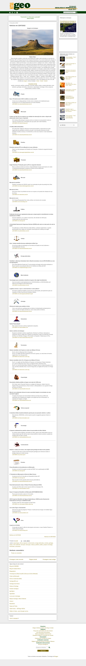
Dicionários (47, 632)
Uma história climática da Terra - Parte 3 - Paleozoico (71, 77)
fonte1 (37, 81)
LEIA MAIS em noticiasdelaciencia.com (21, 400)
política (41, 544)
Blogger (56, 656)
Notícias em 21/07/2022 (15, 535)
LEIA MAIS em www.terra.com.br (20, 194)
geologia (51, 543)
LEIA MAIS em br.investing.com (19, 201)
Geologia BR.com (14, 581)
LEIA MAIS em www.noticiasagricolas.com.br (23, 186)
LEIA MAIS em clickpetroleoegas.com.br (21, 267)
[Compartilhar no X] (26, 541)
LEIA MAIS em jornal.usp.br (18, 454)
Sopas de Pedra (13, 606)
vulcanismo (18, 546)
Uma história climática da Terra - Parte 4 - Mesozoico (71, 103)
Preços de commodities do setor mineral (43, 630)
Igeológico (12, 591)
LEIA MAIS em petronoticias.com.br (20, 230)
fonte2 (41, 81)
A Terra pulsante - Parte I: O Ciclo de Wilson (71, 58)
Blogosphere (13, 571)
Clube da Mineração (14, 576)
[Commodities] (17, 12)
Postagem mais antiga (49, 559)
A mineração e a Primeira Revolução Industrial (71, 90)
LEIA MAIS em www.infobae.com (20, 327)
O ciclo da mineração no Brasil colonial (71, 64)
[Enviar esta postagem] (21, 540)
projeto (45, 544)
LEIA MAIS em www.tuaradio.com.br (20, 488)
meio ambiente (16, 544)
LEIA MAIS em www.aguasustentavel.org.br (22, 293)
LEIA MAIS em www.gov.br (18, 220)
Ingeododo (12, 593)
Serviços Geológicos (43, 644)
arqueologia (16, 543)
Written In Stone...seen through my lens (19, 611)
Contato (51, 627)
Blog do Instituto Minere (15, 568)
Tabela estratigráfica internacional (43, 633)
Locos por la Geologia (15, 596)
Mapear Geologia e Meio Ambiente (18, 598)
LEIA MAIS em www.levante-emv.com (21, 388)
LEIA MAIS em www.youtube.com (20, 512)
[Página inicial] (10, 12)
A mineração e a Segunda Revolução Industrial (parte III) (70, 97)
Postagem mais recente (16, 559)
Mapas (40, 635)
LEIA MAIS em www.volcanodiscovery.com (22, 337)
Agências (38, 641)
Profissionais (38, 638)
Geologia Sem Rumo (15, 583)
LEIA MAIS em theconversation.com (20, 418)
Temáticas (44, 638)
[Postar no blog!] (25, 541)
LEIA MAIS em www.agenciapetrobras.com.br (23, 152)
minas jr (11, 601)
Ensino (43, 641)
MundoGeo (12, 603)
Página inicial (33, 559)
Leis (37, 632)
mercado (23, 544)
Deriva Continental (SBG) (16, 578)
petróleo (37, 544)
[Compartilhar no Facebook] (27, 541)
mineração (28, 544)
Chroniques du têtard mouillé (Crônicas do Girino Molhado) (24, 573)
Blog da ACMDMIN (14, 566)
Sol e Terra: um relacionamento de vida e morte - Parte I (71, 84)
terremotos (12, 546)
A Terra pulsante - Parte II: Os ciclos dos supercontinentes (71, 116)
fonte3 (45, 81)
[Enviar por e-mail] (24, 541)
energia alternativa (39, 543)
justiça (11, 544)
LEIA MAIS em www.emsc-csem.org (20, 356)
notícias (33, 544)
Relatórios (35, 635)
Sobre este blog (45, 627)
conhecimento (31, 543)
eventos (46, 543)
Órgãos (33, 641)
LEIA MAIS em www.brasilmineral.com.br (22, 104)
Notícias (39, 627)
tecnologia (50, 544)
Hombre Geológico (14, 588)
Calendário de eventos (47, 635)
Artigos (34, 627)
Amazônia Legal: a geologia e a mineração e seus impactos (71, 110)
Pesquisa (47, 641)
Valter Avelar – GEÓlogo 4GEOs (17, 608)
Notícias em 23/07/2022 (50, 536)
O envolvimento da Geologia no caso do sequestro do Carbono (68, 22)
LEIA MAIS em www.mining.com (20, 123)
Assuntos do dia (32, 84)
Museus (52, 641)
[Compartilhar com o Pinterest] (29, 541)
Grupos (49, 638)
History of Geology (14, 586)
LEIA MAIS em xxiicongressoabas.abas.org (22, 504)
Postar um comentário (16, 553)
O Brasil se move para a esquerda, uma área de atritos (71, 71)
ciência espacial (23, 543)
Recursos (41, 632)
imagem (25, 81)
